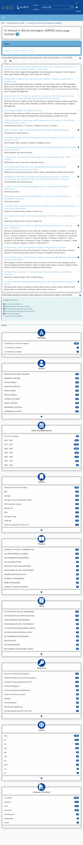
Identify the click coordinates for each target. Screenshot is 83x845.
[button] (41, 416)
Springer (41, 496)
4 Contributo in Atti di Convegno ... (41, 343)
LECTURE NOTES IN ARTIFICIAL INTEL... (41, 632)
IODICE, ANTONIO (41, 403)
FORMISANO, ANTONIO (41, 411)
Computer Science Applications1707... (41, 682)
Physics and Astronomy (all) (41, 694)
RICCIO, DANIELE (41, 395)
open (41, 806)
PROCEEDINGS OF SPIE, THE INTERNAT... (41, 570)
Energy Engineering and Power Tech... (41, 711)
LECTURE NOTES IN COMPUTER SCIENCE (41, 616)
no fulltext (41, 798)
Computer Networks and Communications (41, 678)
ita (41, 740)
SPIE (41, 512)
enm (41, 765)
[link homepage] (7, 7)
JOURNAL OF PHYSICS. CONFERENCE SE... (41, 549)
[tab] (5, 61)
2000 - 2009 (41, 448)
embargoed (41, 818)
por (41, 760)
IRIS (2, 23)
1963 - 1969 (41, 465)
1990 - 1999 (41, 453)
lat (41, 773)
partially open (41, 814)
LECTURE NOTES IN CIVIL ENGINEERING (41, 612)
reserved (41, 802)
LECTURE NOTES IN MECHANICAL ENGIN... (41, 628)
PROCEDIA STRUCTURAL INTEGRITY (41, 566)
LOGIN (78, 11)
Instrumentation (41, 703)
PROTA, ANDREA (41, 382)
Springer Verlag (41, 516)
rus (41, 769)
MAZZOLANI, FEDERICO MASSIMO (41, 374)
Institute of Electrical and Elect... (41, 487)
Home (35, 5)
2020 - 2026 (41, 440)
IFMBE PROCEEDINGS (41, 583)
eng (41, 736)
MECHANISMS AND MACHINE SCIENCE (41, 649)
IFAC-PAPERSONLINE (41, 645)
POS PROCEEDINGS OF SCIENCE (41, 554)
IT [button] (76, 3)
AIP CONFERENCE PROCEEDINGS (41, 558)
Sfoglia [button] (36, 9)
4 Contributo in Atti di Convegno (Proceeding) (44, 23)
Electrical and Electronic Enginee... (41, 674)
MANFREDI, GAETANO (41, 378)
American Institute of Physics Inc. (41, 525)
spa (41, 748)
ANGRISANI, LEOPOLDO (41, 407)
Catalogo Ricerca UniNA (15, 23)
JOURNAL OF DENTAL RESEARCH (41, 587)
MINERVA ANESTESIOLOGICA (41, 574)
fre (41, 744)
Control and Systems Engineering (41, 690)
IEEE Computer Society (41, 504)
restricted (41, 810)
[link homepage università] (23, 7)
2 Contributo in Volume (41, 352)
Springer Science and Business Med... (41, 500)
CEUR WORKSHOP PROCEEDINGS (41, 620)
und (41, 756)
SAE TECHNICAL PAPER (41, 562)
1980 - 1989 (41, 457)
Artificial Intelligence (41, 686)
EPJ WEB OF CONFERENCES (41, 578)
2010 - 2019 (41, 444)
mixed (41, 822)
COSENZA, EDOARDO (41, 399)
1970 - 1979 (41, 461)
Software (41, 698)
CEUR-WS (41, 521)
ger (41, 752)
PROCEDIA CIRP (41, 640)
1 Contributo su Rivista (41, 347)
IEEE (41, 492)
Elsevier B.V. (41, 508)
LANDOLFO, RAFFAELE (41, 386)
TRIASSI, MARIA (41, 391)
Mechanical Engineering (41, 707)
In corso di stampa (41, 436)
